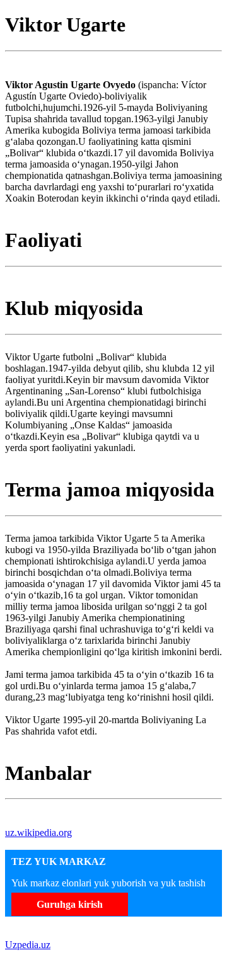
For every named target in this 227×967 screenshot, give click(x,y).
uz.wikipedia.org (38, 832)
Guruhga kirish (70, 904)
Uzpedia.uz (27, 944)
